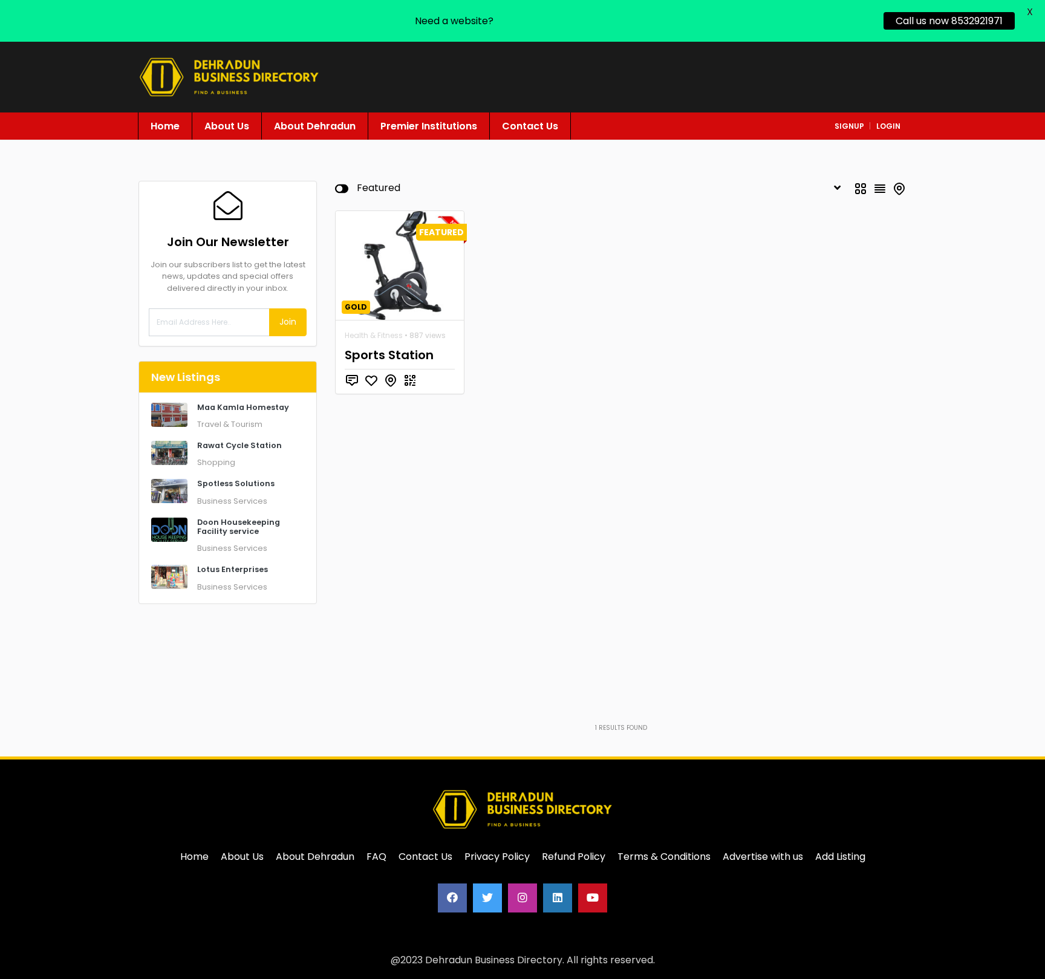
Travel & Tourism (229, 424)
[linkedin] (557, 897)
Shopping (216, 462)
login (888, 126)
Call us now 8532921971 (949, 21)
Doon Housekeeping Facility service (238, 526)
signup (849, 126)
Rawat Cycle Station (239, 445)
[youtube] (592, 897)
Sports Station (389, 354)
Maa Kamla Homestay (243, 407)
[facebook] (452, 897)
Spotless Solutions (236, 483)
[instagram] (522, 897)
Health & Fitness (374, 335)
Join (287, 322)
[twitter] (487, 897)
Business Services (232, 501)
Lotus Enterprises (232, 569)
